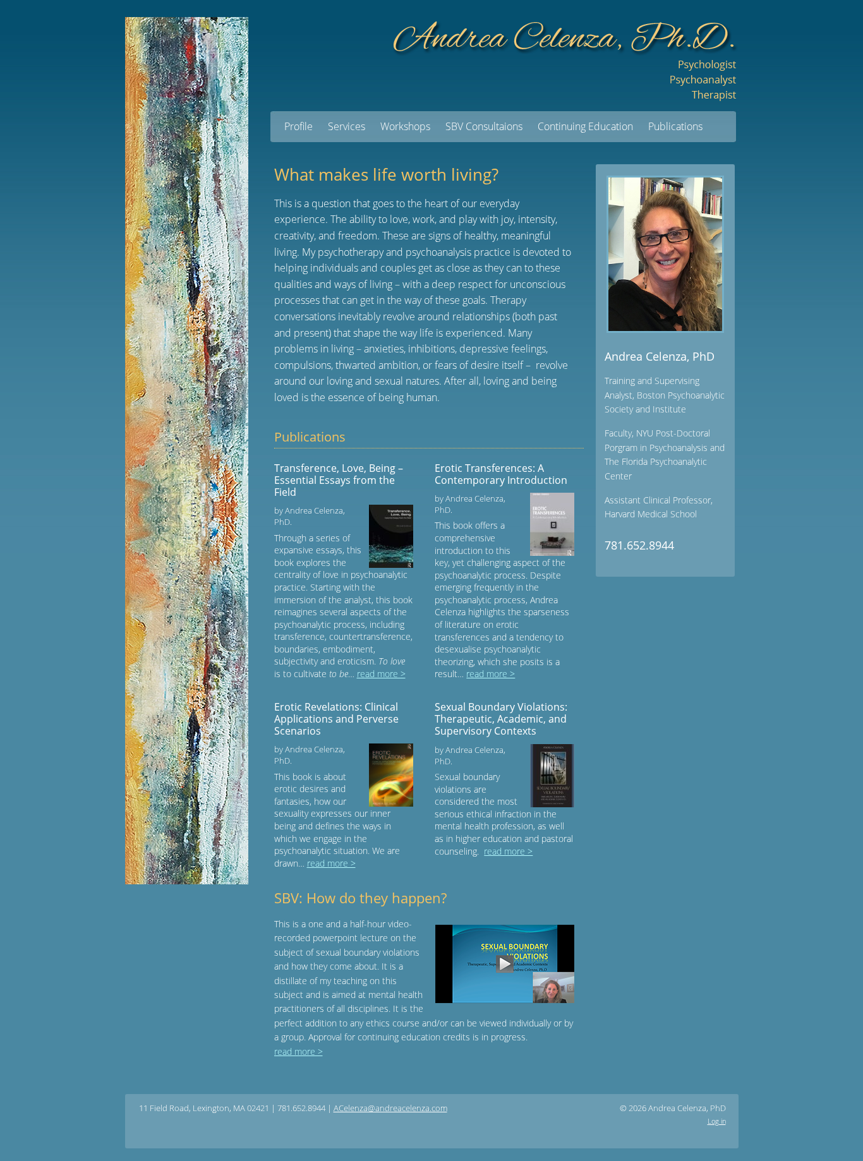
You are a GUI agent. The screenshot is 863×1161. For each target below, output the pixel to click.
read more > (381, 674)
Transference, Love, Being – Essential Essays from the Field (338, 480)
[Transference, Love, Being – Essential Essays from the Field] (387, 536)
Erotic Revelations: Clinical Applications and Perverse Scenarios (336, 719)
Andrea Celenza (564, 55)
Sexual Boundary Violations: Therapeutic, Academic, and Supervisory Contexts (501, 719)
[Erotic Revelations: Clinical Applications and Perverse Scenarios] (387, 775)
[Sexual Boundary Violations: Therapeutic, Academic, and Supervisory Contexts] (548, 775)
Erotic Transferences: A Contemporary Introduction (501, 474)
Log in (717, 1121)
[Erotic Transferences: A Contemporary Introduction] (548, 524)
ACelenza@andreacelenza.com (390, 1108)
